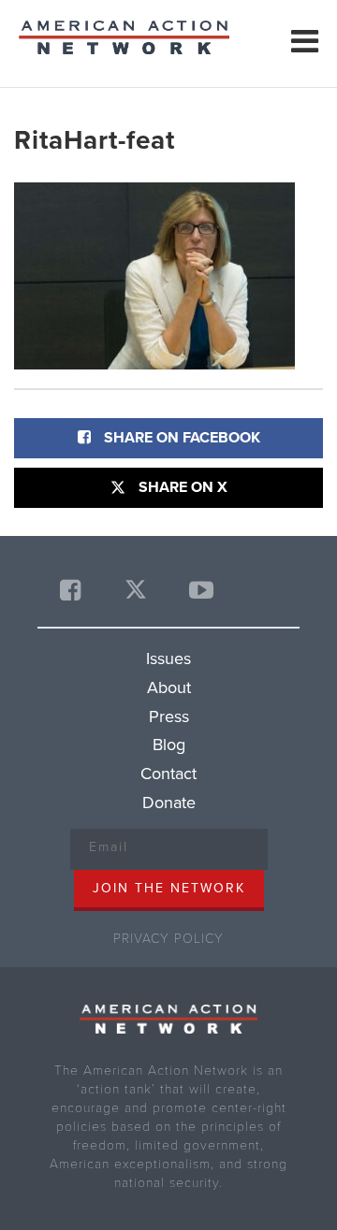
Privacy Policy (168, 939)
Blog (169, 744)
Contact (168, 773)
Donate (169, 802)
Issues (168, 658)
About (169, 687)
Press (169, 716)
